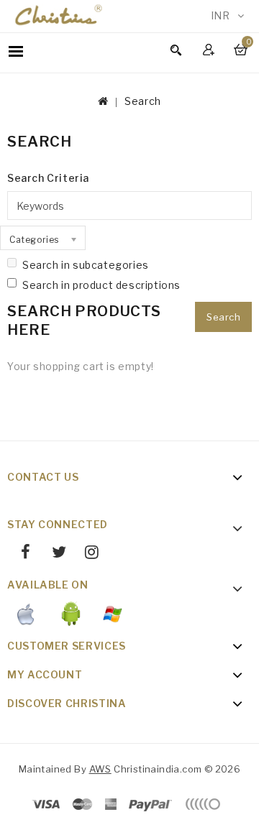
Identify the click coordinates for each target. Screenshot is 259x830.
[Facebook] (20, 554)
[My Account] (210, 49)
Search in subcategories (85, 265)
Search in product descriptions (101, 285)
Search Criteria (48, 178)
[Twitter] (53, 554)
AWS (100, 769)
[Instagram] (86, 554)
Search (142, 101)
